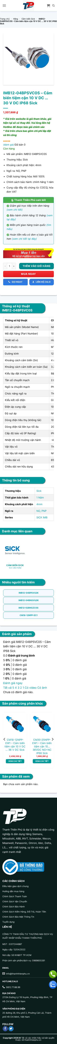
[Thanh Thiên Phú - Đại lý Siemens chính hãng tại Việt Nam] (28, 5)
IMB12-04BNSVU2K (29, 600)
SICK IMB (41, 517)
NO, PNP (41, 510)
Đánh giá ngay (12, 683)
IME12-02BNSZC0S (28, 607)
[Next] (52, 739)
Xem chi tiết (15, 761)
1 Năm (40, 497)
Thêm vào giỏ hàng (36, 266)
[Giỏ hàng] (48, 5)
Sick (38, 490)
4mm (39, 504)
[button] (4, 5)
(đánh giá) (9, 144)
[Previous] (4, 739)
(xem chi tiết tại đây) (24, 238)
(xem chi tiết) (15, 209)
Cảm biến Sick (28, 19)
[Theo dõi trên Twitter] (11, 1028)
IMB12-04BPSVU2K (28, 593)
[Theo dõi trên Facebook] (5, 1028)
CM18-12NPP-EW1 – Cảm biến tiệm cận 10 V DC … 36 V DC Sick (15, 744)
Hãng (15, 19)
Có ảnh (42, 687)
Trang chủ (5, 19)
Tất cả (7, 687)
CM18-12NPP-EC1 (29, 615)
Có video (31, 687)
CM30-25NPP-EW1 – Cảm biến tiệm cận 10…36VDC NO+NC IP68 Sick (42, 746)
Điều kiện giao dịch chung (15, 886)
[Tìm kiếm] (53, 6)
